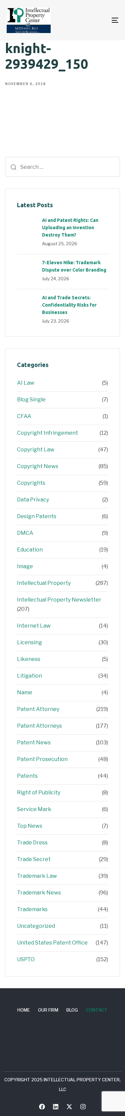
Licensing (29, 642)
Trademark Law (37, 876)
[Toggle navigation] (99, 20)
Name (24, 692)
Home (23, 1010)
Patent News (34, 742)
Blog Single (31, 399)
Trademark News (39, 892)
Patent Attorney (38, 709)
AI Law (25, 383)
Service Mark (34, 809)
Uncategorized (36, 926)
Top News (29, 826)
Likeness (28, 659)
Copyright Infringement (47, 433)
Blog (72, 1010)
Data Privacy (33, 499)
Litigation (29, 676)
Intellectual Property (44, 583)
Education (30, 549)
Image (25, 566)
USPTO (26, 959)
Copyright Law (35, 449)
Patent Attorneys (39, 726)
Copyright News (37, 466)
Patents (27, 776)
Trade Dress (32, 842)
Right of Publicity (38, 792)
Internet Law (34, 626)
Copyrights (31, 483)
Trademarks (32, 909)
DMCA (25, 533)
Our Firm (48, 1010)
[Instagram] (83, 1107)
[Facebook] (42, 1107)
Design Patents (36, 516)
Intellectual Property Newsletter (59, 600)
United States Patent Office (52, 943)
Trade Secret (34, 859)
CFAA (24, 416)
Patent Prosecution (42, 759)
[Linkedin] (56, 1107)
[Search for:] (62, 167)
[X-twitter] (69, 1107)
